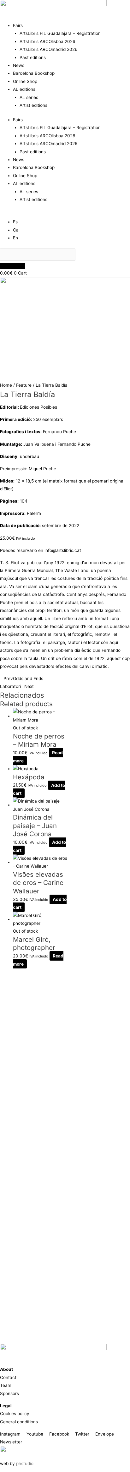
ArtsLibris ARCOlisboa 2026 (47, 41)
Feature (24, 385)
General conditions (19, 1421)
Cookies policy (14, 1413)
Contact (8, 1377)
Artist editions (33, 105)
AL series (29, 97)
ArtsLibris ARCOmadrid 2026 (49, 49)
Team (5, 1385)
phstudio (24, 1463)
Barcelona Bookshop (34, 73)
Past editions (33, 57)
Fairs (18, 25)
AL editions (24, 89)
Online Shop (25, 81)
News (18, 65)
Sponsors (9, 1393)
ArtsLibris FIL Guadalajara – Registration (60, 33)
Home (6, 385)
